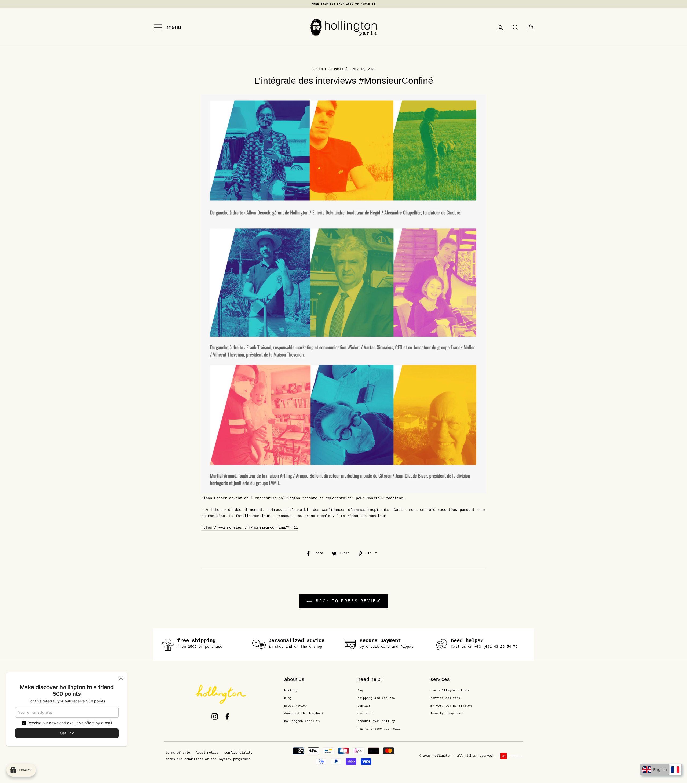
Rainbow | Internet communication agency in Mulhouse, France (511, 756)
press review (295, 706)
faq (360, 690)
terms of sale (178, 753)
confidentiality (238, 753)
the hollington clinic (450, 690)
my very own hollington (451, 706)
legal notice (207, 753)
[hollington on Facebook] (227, 716)
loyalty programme (446, 713)
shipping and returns (376, 698)
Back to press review (347, 601)
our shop (364, 713)
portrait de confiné (329, 69)
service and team (445, 698)
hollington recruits (302, 721)
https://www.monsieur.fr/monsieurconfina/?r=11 (249, 527)
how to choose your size (379, 728)
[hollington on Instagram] (214, 716)
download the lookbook (304, 713)
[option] (343, 4)
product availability (376, 721)
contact (364, 706)
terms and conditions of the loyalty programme (208, 759)
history (290, 690)
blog (288, 698)
